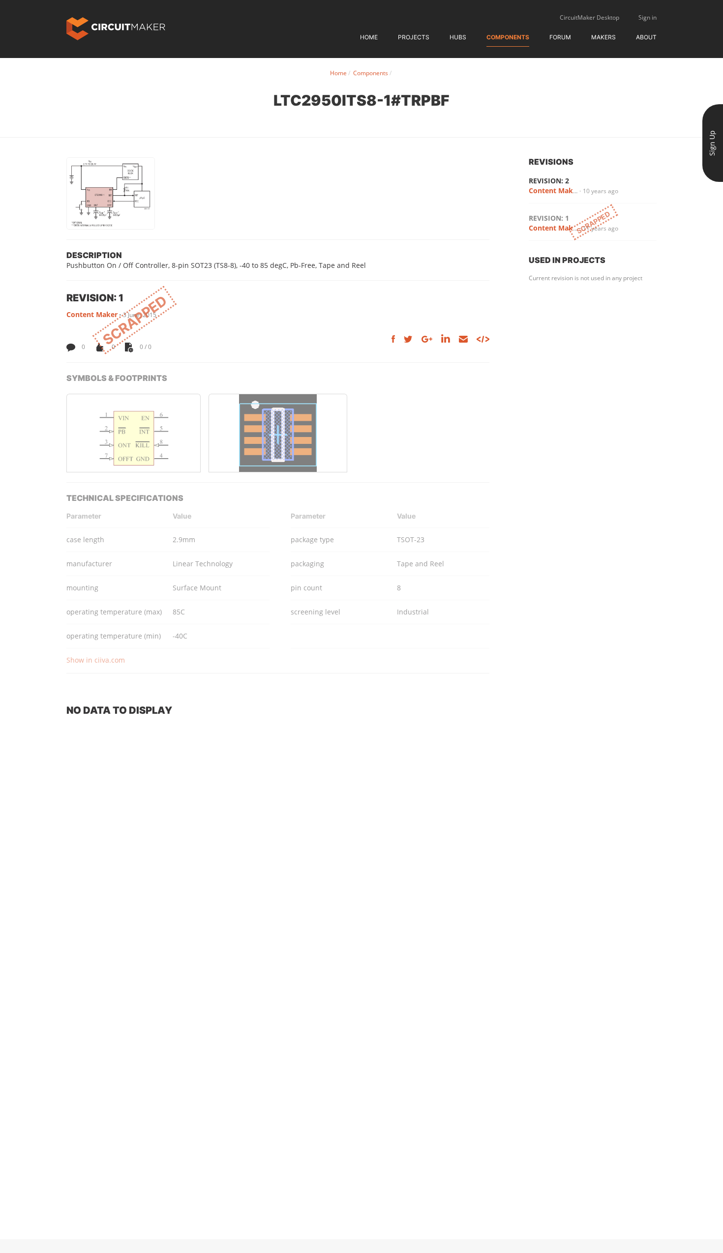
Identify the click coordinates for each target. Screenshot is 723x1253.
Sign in (647, 17)
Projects (413, 37)
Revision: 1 (549, 218)
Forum (560, 37)
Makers (603, 37)
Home (369, 37)
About (646, 37)
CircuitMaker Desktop (589, 17)
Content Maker (92, 314)
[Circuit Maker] (115, 27)
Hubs (458, 37)
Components (507, 37)
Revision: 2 (549, 180)
